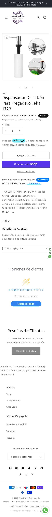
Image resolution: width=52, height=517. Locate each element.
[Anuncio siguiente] (46, 4)
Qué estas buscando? (16, 424)
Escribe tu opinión (25, 303)
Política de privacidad (40, 502)
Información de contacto (21, 511)
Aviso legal (38, 511)
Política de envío (37, 506)
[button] (6, 17)
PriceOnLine (23, 498)
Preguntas (10, 437)
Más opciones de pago (26, 171)
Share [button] (8, 220)
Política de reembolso (20, 502)
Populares (10, 431)
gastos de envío (10, 120)
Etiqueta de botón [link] (26, 350)
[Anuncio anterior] (5, 4)
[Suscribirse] (40, 456)
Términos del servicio (19, 506)
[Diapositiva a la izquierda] (19, 87)
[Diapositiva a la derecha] (32, 87)
